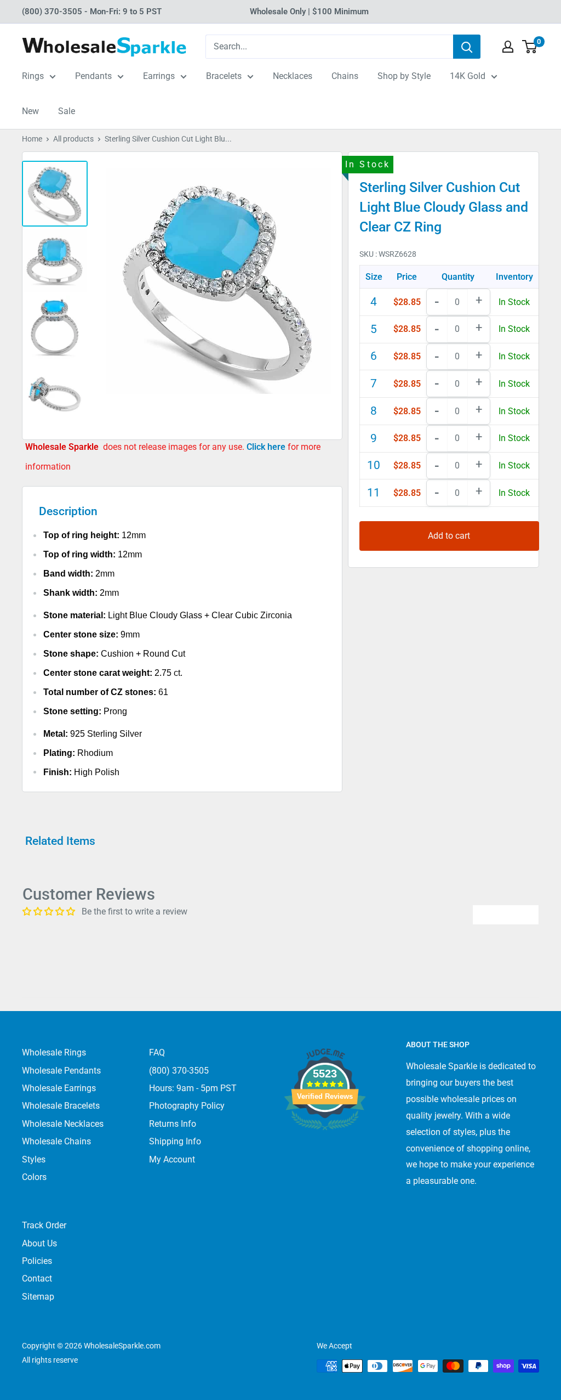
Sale (66, 111)
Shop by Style (404, 76)
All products (73, 138)
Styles (33, 1159)
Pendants (93, 76)
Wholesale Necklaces (63, 1124)
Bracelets (224, 76)
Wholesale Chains (56, 1141)
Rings (33, 76)
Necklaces (292, 76)
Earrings (159, 76)
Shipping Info (175, 1141)
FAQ (157, 1052)
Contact (37, 1278)
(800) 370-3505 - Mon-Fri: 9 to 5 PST (92, 11)
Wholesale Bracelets (61, 1105)
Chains (344, 76)
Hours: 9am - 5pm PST (193, 1088)
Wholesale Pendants (61, 1070)
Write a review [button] (506, 914)
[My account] (507, 47)
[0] (530, 46)
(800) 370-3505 (179, 1070)
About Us (39, 1243)
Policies (37, 1261)
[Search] (466, 47)
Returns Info (172, 1124)
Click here (267, 447)
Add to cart (449, 535)
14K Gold (467, 76)
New (30, 111)
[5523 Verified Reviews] (325, 1148)
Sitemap (38, 1296)
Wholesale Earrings (59, 1088)
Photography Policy (187, 1105)
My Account (172, 1159)
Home (32, 138)
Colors (34, 1177)
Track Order (44, 1225)
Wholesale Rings (54, 1052)
